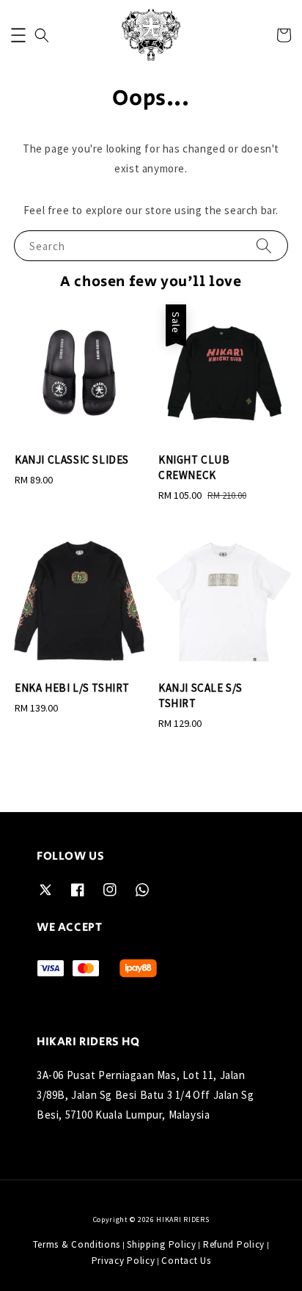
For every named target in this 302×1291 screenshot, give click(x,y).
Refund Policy (234, 1244)
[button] (18, 35)
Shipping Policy (161, 1244)
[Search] (263, 245)
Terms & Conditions (77, 1244)
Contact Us (185, 1260)
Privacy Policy (123, 1260)
